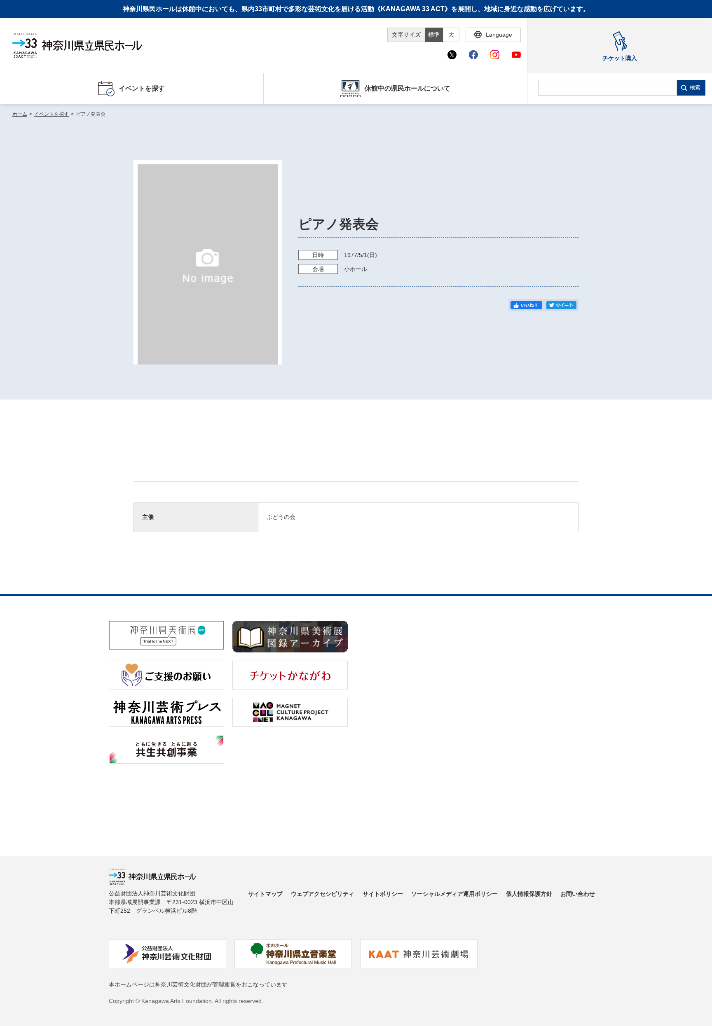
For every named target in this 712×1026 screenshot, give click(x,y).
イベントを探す (51, 114)
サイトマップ (265, 893)
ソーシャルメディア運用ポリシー (454, 893)
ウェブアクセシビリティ (322, 893)
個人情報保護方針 (529, 893)
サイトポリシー (383, 893)
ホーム (19, 114)
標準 (434, 34)
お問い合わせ (577, 893)
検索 (695, 87)
